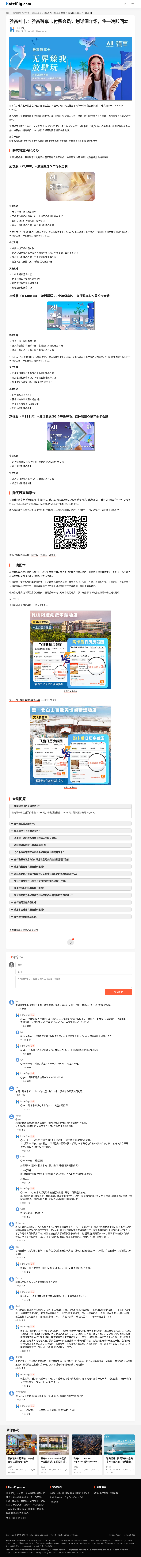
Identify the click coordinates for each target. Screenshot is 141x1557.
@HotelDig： (27, 1036)
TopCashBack (72, 1497)
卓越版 (43, 555)
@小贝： (24, 1330)
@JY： (23, 1105)
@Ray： (24, 1268)
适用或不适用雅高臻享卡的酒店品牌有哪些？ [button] (36, 838)
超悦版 (34, 555)
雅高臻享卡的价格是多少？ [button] (27, 806)
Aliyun (74, 1535)
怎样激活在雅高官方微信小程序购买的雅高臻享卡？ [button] (39, 852)
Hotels (85, 1492)
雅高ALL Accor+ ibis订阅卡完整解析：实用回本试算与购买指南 (54, 1460)
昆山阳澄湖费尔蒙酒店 (20, 605)
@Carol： (25, 1192)
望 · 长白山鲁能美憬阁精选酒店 (24, 700)
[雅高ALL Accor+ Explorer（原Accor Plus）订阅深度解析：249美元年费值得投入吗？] (87, 1444)
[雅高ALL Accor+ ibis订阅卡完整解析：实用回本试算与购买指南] (54, 1444)
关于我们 (10, 1518)
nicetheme (55, 1535)
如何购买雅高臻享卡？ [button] (25, 823)
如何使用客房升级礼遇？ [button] (26, 902)
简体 (96, 1492)
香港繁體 (104, 1492)
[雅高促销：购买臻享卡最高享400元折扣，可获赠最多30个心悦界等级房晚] (119, 1444)
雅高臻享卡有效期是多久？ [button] (27, 830)
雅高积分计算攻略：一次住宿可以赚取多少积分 (21, 1460)
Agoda (60, 1492)
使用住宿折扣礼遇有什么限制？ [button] (29, 888)
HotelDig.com (33, 1535)
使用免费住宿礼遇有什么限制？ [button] (29, 866)
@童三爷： (25, 1378)
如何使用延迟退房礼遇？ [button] (26, 916)
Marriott (59, 1497)
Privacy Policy (115, 1535)
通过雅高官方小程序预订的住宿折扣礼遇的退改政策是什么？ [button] (44, 895)
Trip (82, 1497)
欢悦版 (52, 555)
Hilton (78, 1492)
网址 (44, 1268)
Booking (69, 1492)
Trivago (54, 1501)
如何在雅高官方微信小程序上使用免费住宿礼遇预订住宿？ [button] (42, 859)
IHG (52, 1497)
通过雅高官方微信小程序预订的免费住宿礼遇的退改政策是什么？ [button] (46, 873)
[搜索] (125, 4)
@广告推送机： (28, 1410)
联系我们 (22, 1518)
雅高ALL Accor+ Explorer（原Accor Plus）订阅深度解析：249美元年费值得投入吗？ (87, 1460)
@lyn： (24, 1019)
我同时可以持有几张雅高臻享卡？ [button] (30, 845)
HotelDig (20, 28)
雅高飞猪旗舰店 (70, 691)
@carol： (25, 1140)
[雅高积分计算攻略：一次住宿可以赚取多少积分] (21, 1444)
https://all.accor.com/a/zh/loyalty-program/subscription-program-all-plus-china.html (53, 140)
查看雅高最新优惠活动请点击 (23, 930)
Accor (53, 1492)
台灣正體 (114, 1492)
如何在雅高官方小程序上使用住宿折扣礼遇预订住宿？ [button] (40, 881)
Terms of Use (129, 1535)
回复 (24, 1008)
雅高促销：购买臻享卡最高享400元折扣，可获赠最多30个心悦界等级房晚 (119, 1460)
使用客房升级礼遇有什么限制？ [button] (29, 909)
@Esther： (26, 1296)
